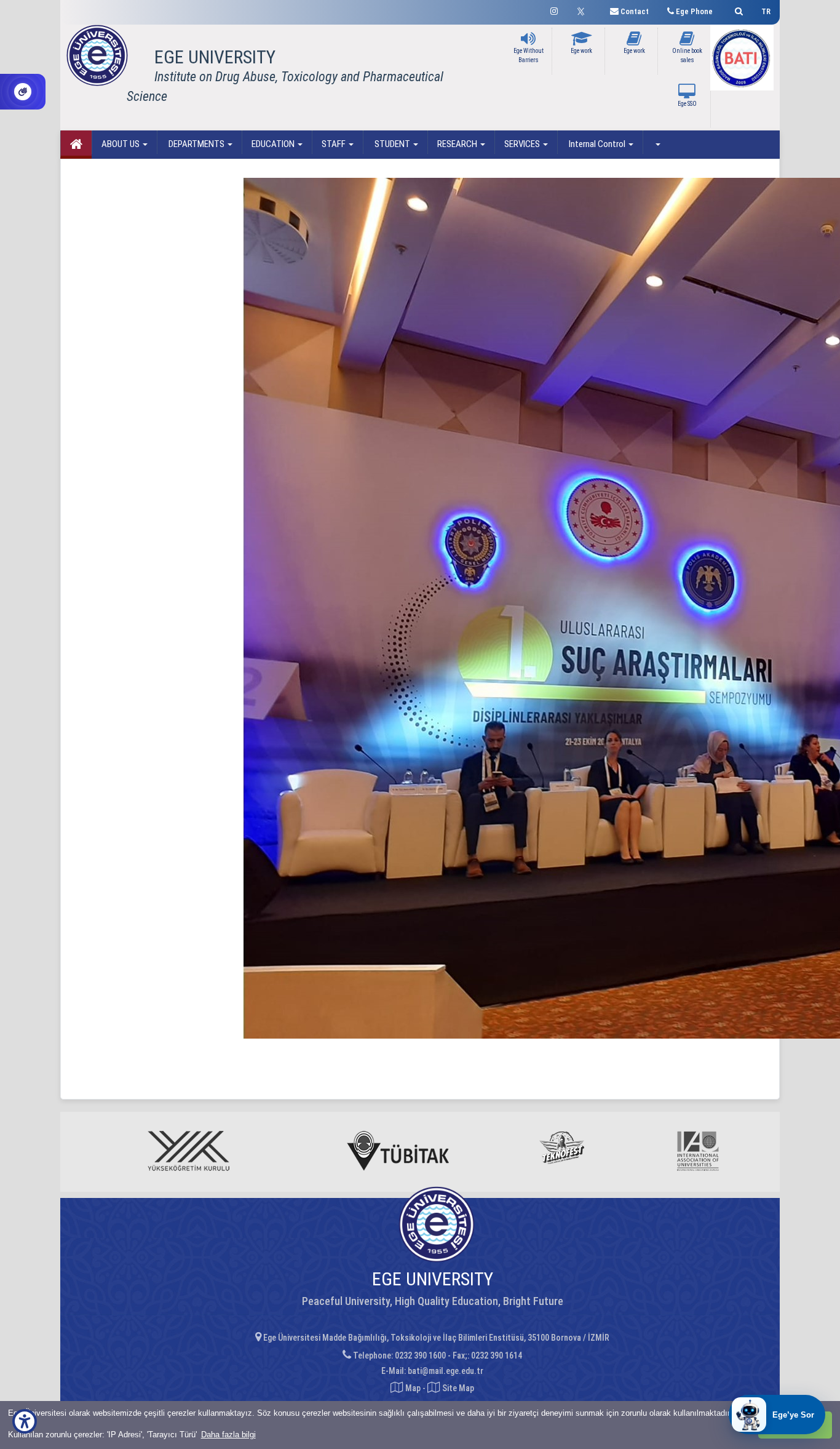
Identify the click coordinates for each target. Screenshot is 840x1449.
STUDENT (392, 144)
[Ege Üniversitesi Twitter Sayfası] (584, 10)
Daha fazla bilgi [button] (228, 1434)
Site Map (457, 1388)
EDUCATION (274, 144)
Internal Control (597, 144)
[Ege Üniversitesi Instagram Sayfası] (554, 9)
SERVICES (523, 144)
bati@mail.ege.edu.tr (445, 1371)
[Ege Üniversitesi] (737, 9)
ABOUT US (121, 144)
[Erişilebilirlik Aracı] (24, 1421)
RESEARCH (458, 144)
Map (412, 1388)
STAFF (334, 144)
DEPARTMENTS (196, 144)
